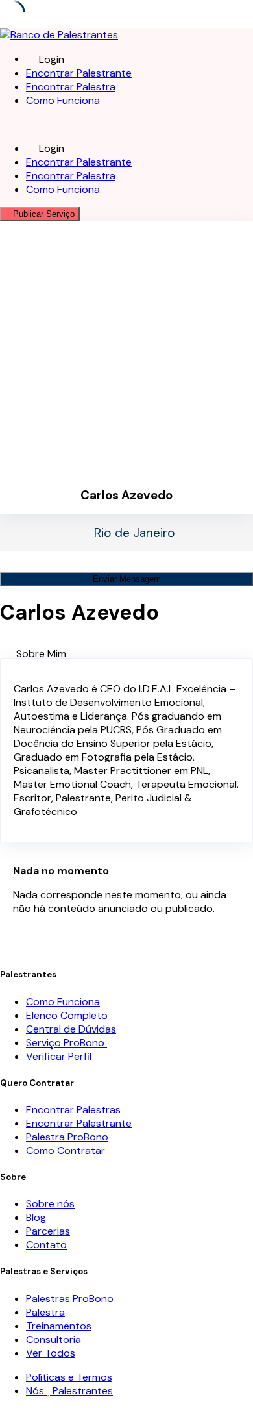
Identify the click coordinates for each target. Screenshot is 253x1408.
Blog (36, 1217)
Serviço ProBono (66, 1043)
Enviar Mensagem (127, 579)
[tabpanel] (126, 750)
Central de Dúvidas (71, 1029)
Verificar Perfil (58, 1056)
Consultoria (53, 1339)
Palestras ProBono (70, 1298)
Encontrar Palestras (73, 1109)
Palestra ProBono (67, 1137)
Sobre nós (50, 1204)
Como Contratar (65, 1150)
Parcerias (48, 1231)
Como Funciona (63, 100)
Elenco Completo (67, 1015)
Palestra (45, 1312)
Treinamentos (58, 1326)
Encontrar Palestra (70, 87)
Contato (46, 1244)
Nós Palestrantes (69, 1391)
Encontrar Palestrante (79, 73)
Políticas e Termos (69, 1377)
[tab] (134, 653)
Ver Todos (50, 1353)
